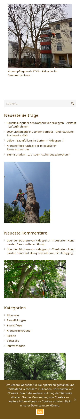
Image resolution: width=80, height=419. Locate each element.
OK (40, 411)
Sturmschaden (16, 346)
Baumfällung (36, 244)
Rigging (11, 336)
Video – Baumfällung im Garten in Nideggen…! (35, 140)
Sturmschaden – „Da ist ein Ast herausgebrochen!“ (38, 154)
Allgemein (13, 315)
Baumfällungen (16, 320)
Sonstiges (13, 340)
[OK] (75, 399)
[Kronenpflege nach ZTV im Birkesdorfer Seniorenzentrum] (40, 36)
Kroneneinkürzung (18, 330)
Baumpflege (14, 325)
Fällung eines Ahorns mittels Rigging (50, 253)
